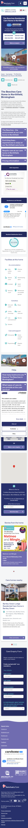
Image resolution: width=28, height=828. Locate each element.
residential (9, 107)
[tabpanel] (14, 546)
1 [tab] (13, 571)
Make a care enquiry (14, 447)
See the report (11, 189)
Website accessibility (6, 818)
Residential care (5, 732)
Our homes (9, 74)
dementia (15, 107)
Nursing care (4, 735)
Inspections (4, 745)
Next (24, 360)
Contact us (4, 729)
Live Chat (25, 800)
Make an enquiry (14, 43)
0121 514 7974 (9, 38)
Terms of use (4, 813)
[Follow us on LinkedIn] (19, 800)
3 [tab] (16, 644)
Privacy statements (6, 811)
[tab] (14, 132)
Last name (7, 680)
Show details (19, 419)
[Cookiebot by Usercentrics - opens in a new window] (19, 393)
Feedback (3, 742)
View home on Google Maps (17, 499)
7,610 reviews (11, 760)
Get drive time (14, 511)
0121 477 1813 (19, 38)
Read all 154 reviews (18, 226)
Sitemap (3, 824)
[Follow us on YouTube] (15, 800)
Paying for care (5, 739)
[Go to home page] (7, 3)
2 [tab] (14, 644)
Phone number (8, 687)
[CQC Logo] (11, 175)
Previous (4, 360)
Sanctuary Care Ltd (13, 763)
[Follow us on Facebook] (11, 800)
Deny (14, 433)
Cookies (3, 815)
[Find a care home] (20, 3)
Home (3, 74)
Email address (8, 694)
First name (7, 674)
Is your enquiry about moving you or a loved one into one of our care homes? (14, 704)
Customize (13, 428)
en (23, 10)
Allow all (14, 424)
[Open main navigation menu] (25, 3)
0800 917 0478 (10, 11)
